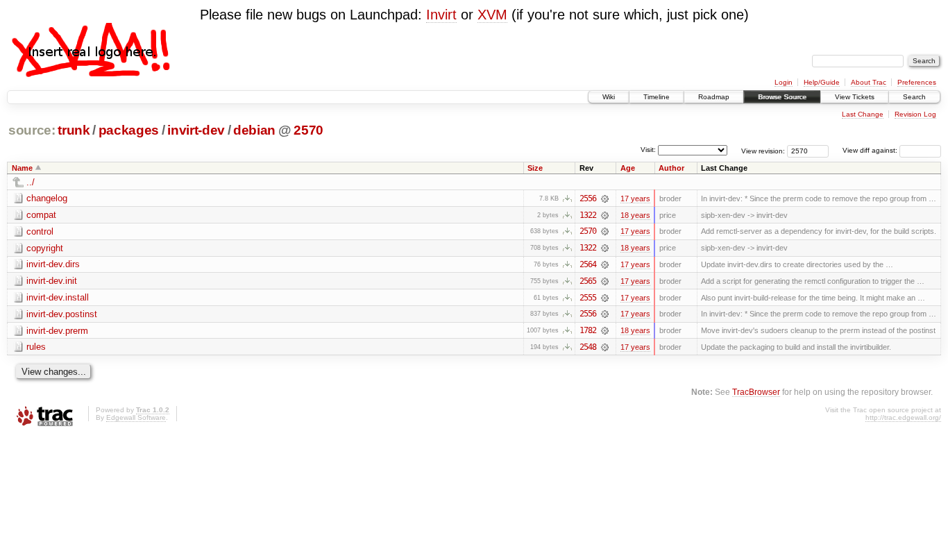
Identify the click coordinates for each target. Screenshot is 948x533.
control (39, 231)
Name (22, 168)
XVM (492, 14)
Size (535, 168)
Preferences (916, 82)
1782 (587, 330)
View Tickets (854, 97)
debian (254, 130)
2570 (308, 130)
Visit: (648, 149)
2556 (587, 198)
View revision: (763, 150)
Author (671, 168)
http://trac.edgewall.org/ (903, 417)
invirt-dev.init (51, 281)
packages (129, 130)
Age (627, 168)
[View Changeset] (605, 198)
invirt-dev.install (57, 297)
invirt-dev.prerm (57, 330)
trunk (74, 130)
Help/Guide (822, 82)
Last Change (862, 114)
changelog (46, 198)
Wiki (608, 97)
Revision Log (915, 114)
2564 (587, 264)
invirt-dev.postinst (61, 314)
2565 (587, 281)
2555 (587, 298)
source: (32, 130)
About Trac (868, 82)
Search (914, 97)
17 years (635, 198)
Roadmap (713, 97)
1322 (587, 215)
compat (41, 215)
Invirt (441, 14)
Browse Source (782, 97)
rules (36, 346)
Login (784, 82)
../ (30, 182)
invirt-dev (196, 130)
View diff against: (871, 150)
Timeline (656, 97)
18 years (635, 215)
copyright (44, 248)
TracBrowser (756, 391)
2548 (587, 347)
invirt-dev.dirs (53, 264)
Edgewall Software (136, 417)
